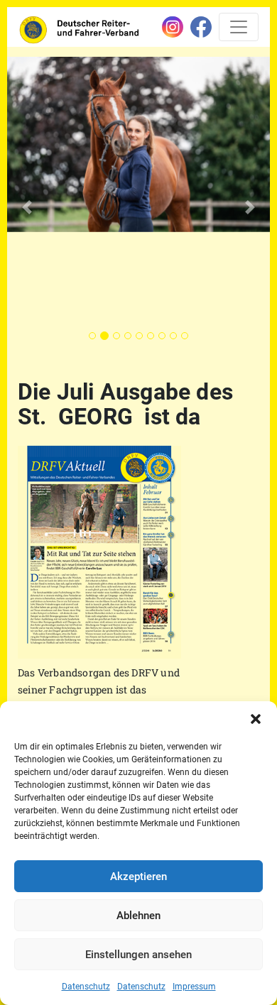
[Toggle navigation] (239, 27)
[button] (256, 719)
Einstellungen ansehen (138, 954)
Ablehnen (138, 915)
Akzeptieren (138, 876)
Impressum (194, 987)
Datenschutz (86, 987)
